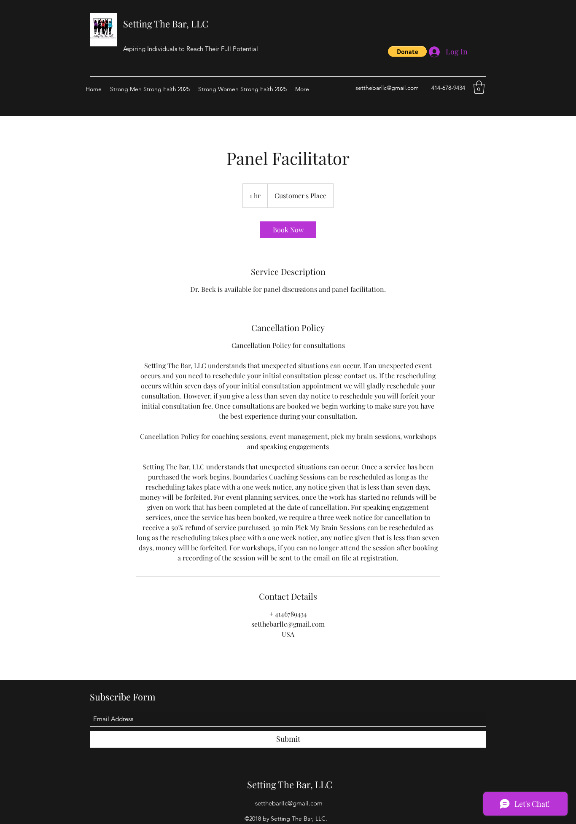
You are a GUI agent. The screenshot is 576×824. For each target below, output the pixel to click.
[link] (288, 229)
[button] (407, 51)
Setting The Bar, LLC (165, 23)
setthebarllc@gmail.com (387, 88)
